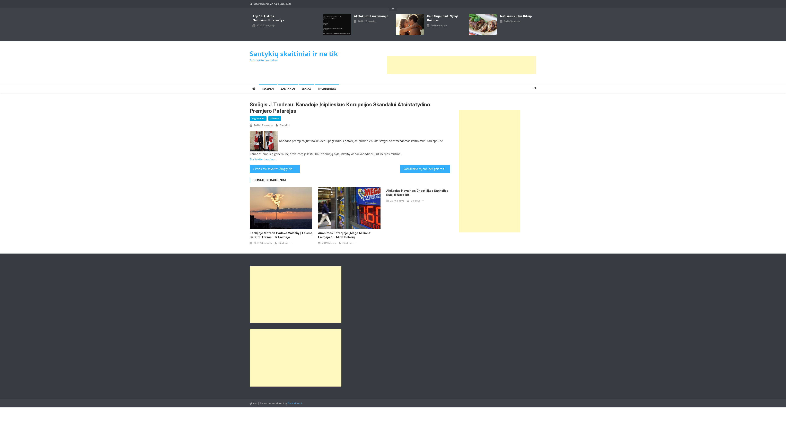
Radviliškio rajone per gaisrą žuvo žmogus (426, 169)
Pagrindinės (327, 88)
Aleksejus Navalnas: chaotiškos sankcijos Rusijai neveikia (417, 193)
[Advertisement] (461, 65)
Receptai (268, 88)
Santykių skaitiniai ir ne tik (294, 53)
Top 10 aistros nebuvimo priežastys (268, 18)
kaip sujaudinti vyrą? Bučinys (442, 18)
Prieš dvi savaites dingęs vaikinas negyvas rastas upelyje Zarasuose (277, 169)
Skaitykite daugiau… (263, 159)
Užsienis (274, 118)
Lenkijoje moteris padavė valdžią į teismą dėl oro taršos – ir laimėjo (281, 235)
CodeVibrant (295, 403)
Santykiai (288, 88)
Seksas (306, 88)
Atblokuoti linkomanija (371, 16)
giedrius (285, 125)
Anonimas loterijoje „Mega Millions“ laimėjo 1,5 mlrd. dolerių (345, 235)
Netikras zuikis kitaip (516, 16)
